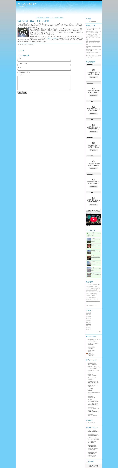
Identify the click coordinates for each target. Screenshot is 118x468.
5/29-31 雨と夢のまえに (91, 293)
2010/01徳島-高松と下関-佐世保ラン (95, 257)
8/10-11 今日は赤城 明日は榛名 (93, 284)
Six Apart (96, 465)
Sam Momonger (89, 28)
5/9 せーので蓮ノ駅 (90, 295)
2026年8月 (88, 313)
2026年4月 (88, 320)
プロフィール (90, 461)
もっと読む (98, 331)
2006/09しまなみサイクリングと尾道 (96, 263)
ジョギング (25, 44)
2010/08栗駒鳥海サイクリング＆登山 (96, 245)
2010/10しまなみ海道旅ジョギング (96, 240)
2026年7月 (88, 314)
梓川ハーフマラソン (53, 38)
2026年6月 (88, 316)
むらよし (88, 31)
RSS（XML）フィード (91, 305)
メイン (52, 17)
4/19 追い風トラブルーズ (92, 299)
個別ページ (31, 44)
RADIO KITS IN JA (91, 422)
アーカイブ (89, 310)
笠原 (87, 41)
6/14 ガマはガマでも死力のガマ (93, 291)
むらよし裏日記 (27, 4)
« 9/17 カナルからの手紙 (42, 17)
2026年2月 (88, 324)
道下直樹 (88, 34)
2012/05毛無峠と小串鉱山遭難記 (96, 234)
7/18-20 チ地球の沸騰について (93, 288)
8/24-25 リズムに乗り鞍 (94, 41)
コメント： (21, 75)
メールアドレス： (22, 63)
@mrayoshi (93, 21)
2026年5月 (88, 318)
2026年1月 (88, 325)
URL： (19, 67)
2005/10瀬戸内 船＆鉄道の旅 (96, 274)
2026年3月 (88, 322)
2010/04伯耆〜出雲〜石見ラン (96, 251)
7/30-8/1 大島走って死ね (91, 286)
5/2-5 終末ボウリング (91, 297)
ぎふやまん (88, 46)
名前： (19, 58)
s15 (87, 52)
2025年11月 (89, 329)
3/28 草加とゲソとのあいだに (93, 301)
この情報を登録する (24, 72)
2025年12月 (89, 327)
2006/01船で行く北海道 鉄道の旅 (96, 269)
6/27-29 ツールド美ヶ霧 (91, 289)
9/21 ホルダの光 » (59, 17)
